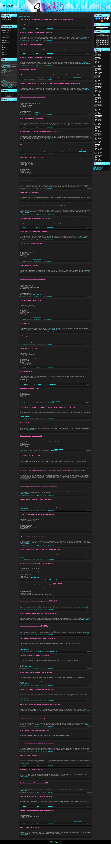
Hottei (38, 765)
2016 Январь (98, 120)
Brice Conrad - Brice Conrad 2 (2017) (30, 300)
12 (102, 40)
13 (103, 40)
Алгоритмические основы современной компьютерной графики (39, 131)
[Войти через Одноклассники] (102, 21)
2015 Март (97, 106)
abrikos (39, 384)
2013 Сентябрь (98, 81)
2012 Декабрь (98, 69)
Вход (12, 0)
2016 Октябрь (98, 133)
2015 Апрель (98, 108)
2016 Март (97, 123)
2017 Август (98, 146)
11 (100, 40)
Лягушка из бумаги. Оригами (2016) (30, 755)
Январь (28, 16)
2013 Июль (97, 79)
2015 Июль (97, 112)
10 (98, 40)
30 (96, 45)
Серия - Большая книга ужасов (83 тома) (32, 536)
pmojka (37, 79)
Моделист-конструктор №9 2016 (29, 265)
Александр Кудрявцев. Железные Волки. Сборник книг (36, 57)
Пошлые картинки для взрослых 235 (31, 436)
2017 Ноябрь (98, 151)
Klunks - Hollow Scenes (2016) (28, 348)
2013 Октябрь (98, 83)
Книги (3, 47)
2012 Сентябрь (98, 65)
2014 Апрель (98, 91)
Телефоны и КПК (6, 28)
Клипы (3, 45)
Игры (3, 51)
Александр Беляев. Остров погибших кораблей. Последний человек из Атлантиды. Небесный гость (50, 83)
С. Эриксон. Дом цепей (26, 144)
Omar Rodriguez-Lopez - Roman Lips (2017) (32, 279)
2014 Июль (97, 95)
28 (105, 44)
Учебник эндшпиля (25, 336)
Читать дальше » (84, 25)
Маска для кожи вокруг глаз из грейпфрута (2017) (34, 730)
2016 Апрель (98, 124)
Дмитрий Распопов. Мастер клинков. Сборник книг (35, 218)
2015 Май (97, 109)
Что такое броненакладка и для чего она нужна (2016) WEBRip (38, 613)
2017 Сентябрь (98, 148)
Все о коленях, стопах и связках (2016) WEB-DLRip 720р (36, 810)
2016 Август (98, 130)
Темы (3, 56)
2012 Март (97, 57)
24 (98, 44)
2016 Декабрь (98, 135)
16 (96, 42)
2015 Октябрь (98, 116)
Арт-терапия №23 (25, 323)
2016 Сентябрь (98, 131)
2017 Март (97, 139)
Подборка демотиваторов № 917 (29, 388)
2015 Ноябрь (98, 117)
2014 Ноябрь (98, 101)
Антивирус (4, 33)
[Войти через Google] (107, 18)
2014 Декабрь (98, 102)
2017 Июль (97, 145)
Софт (3, 54)
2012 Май (97, 59)
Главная (2, 0)
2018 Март (97, 156)
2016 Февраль (98, 122)
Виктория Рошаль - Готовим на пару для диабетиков (36, 499)
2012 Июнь (97, 61)
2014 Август (98, 97)
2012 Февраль (98, 55)
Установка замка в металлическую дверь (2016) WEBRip (36, 672)
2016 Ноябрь (98, 134)
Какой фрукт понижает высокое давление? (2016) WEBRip (37, 743)
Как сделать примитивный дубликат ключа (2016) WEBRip (37, 638)
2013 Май (97, 76)
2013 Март (97, 73)
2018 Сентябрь (98, 160)
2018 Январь (98, 153)
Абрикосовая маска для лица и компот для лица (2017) (36, 796)
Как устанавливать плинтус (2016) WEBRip (32, 718)
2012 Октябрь (98, 66)
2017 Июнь (97, 144)
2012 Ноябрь (98, 68)
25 (100, 44)
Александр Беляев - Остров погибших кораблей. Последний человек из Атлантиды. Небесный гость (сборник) (53, 470)
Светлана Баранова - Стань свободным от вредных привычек (38, 486)
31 (98, 45)
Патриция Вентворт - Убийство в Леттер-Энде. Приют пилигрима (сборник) (42, 205)
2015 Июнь (97, 110)
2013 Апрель (98, 75)
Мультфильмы (5, 30)
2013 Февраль (98, 72)
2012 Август (98, 64)
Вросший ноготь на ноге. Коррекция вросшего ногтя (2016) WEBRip (40, 549)
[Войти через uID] (96, 18)
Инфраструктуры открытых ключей (30, 69)
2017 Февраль (98, 138)
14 (105, 40)
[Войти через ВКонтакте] (99, 18)
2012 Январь (98, 54)
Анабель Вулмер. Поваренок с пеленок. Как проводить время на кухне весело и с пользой (47, 19)
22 (107, 42)
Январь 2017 (102, 34)
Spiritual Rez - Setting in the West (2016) (31, 157)
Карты (3, 49)
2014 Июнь (97, 94)
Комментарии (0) (50, 28)
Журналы (4, 35)
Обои (3, 52)
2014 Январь (98, 87)
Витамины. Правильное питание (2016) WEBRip (34, 626)
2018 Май (97, 159)
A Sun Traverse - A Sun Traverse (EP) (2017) (32, 243)
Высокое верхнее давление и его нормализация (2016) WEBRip (38, 601)
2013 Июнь (97, 77)
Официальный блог (98, 166)
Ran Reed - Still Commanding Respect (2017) (32, 97)
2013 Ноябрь (98, 84)
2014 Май (97, 93)
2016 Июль (97, 128)
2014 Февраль (98, 88)
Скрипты (4, 39)
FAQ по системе (98, 168)
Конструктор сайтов (53, 842)
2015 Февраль (98, 105)
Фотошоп (4, 37)
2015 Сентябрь (98, 115)
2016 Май (97, 126)
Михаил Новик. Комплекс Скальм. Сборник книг (34, 231)
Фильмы (4, 40)
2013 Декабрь (98, 86)
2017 (25, 16)
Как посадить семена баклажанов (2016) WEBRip (34, 655)
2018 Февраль (98, 155)
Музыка (4, 42)
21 (105, 42)
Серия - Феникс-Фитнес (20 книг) (29, 827)
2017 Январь (98, 137)
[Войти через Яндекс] (105, 18)
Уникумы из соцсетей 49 (27, 371)
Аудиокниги (5, 32)
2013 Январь (98, 70)
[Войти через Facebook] (102, 18)
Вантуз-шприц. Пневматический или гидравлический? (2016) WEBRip (40, 704)
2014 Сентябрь (98, 98)
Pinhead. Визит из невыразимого (29, 192)
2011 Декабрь (98, 52)
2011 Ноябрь (98, 51)
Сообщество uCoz (98, 167)
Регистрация (7, 0)
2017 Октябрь (98, 149)
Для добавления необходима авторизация (9, 87)
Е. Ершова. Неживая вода (27, 180)
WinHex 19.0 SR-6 (25, 422)
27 (103, 44)
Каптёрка (37, 559)
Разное (4, 44)
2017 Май (97, 142)
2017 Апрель (98, 141)
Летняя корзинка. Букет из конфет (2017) (32, 769)
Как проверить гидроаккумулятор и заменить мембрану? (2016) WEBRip (41, 583)
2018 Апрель (98, 157)
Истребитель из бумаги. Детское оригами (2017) (34, 783)
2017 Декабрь (98, 152)
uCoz (61, 842)
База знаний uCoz (98, 169)
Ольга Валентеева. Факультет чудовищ (31, 118)
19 (102, 42)
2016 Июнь (97, 127)
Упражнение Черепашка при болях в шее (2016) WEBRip (36, 563)
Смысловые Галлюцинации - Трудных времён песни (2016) (37, 514)
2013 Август (98, 80)
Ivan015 (37, 28)
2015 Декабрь (98, 119)
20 (103, 42)
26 (102, 44)
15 (107, 40)
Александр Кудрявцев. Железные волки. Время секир (36, 32)
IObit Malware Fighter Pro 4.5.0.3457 (30, 455)
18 (100, 42)
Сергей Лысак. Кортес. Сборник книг (31, 44)
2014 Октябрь (98, 99)
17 (98, 42)
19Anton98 (37, 214)
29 (107, 44)
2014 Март (97, 90)
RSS (109, 2)
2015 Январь (98, 104)
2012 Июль (97, 62)
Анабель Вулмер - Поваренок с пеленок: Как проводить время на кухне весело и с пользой (47, 407)
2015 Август (98, 113)
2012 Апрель (98, 58)
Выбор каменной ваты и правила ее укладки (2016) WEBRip (38, 689)
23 (96, 44)
